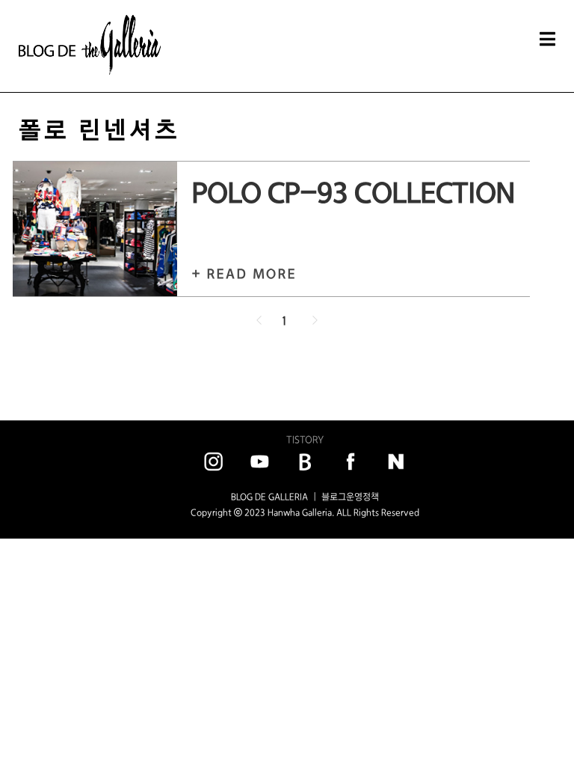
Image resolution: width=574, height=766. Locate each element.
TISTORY (305, 439)
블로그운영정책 (350, 496)
